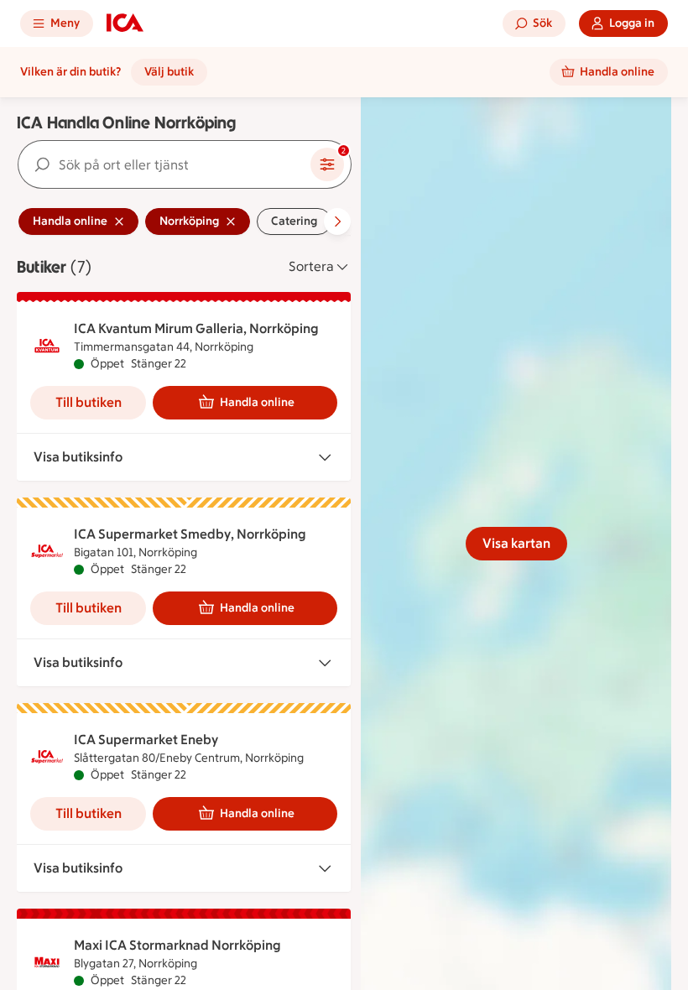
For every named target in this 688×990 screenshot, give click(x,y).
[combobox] (164, 164)
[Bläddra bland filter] (337, 221)
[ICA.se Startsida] (125, 23)
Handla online (257, 402)
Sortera (311, 266)
